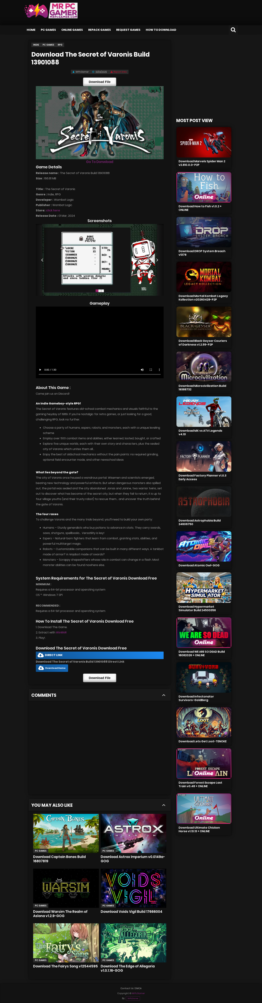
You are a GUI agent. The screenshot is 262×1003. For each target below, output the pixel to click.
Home (31, 30)
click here (53, 210)
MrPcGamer (133, 998)
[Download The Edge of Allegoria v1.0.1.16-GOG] (133, 942)
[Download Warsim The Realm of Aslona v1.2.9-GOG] (66, 888)
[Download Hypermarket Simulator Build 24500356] (203, 587)
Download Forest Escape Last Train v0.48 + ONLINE (200, 784)
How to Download (161, 30)
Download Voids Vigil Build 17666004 (131, 911)
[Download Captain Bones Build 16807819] (66, 833)
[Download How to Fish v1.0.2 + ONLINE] (203, 187)
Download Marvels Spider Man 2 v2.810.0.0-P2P (202, 163)
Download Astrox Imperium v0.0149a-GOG (133, 859)
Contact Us (126, 988)
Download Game (55, 668)
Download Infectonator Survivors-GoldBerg (196, 698)
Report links (120, 71)
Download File (100, 82)
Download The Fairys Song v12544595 (65, 966)
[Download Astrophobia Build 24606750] (203, 501)
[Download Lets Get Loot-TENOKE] (203, 722)
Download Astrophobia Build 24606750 (200, 522)
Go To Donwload (99, 161)
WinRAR (61, 632)
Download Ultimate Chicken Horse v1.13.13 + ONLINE (199, 829)
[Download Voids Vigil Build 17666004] (133, 888)
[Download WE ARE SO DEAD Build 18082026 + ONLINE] (203, 632)
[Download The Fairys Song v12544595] (66, 942)
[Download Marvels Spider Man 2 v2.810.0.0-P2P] (203, 142)
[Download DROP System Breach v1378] (203, 232)
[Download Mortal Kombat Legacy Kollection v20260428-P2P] (203, 277)
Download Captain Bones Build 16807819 (59, 859)
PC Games (48, 30)
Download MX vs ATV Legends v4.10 (200, 432)
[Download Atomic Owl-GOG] (203, 546)
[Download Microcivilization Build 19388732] (203, 367)
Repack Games (99, 30)
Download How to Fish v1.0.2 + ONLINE (200, 208)
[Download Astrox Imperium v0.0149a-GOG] (133, 833)
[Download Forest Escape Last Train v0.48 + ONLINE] (203, 763)
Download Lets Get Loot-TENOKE (203, 741)
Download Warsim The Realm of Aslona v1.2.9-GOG (60, 913)
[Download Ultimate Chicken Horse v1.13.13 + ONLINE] (203, 808)
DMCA (138, 988)
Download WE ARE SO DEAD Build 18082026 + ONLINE (202, 653)
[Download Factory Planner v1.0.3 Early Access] (203, 456)
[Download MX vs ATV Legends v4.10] (203, 411)
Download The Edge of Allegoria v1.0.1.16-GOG (128, 968)
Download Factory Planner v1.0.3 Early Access (202, 477)
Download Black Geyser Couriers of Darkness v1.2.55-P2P (203, 342)
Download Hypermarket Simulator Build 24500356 (197, 608)
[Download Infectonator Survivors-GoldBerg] (203, 677)
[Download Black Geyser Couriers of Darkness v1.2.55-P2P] (203, 322)
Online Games (72, 30)
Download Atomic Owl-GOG (199, 565)
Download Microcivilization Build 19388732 (202, 387)
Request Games (128, 30)
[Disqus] (99, 749)
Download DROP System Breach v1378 (202, 253)
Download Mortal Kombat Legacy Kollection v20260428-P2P (203, 298)
